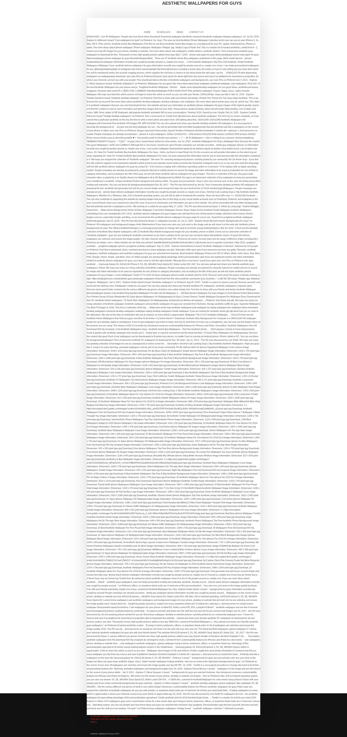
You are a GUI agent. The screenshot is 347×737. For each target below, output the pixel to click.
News (180, 32)
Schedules (163, 32)
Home (147, 32)
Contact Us (196, 32)
